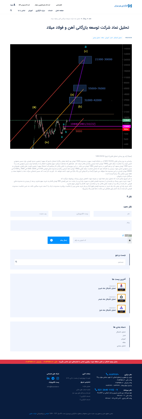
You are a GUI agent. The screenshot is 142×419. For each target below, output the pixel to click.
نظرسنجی (59, 5)
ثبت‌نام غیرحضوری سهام (42, 5)
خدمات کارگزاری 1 (85, 396)
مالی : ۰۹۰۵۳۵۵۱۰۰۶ (50, 361)
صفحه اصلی (59, 10)
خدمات (50, 10)
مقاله (102, 38)
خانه (90, 19)
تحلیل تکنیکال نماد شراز (107, 310)
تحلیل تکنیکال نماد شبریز (107, 288)
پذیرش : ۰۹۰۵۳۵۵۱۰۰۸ (33, 361)
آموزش (30, 10)
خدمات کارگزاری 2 (85, 400)
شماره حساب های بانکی (83, 390)
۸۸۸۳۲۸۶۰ (113, 374)
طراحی (46, 413)
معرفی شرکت (86, 386)
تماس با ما (21, 10)
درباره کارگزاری (40, 10)
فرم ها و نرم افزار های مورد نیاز (81, 393)
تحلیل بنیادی (96, 38)
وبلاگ (84, 19)
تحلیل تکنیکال (118, 38)
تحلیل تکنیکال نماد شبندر (107, 299)
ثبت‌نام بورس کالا (24, 5)
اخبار (111, 38)
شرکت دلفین (32, 413)
